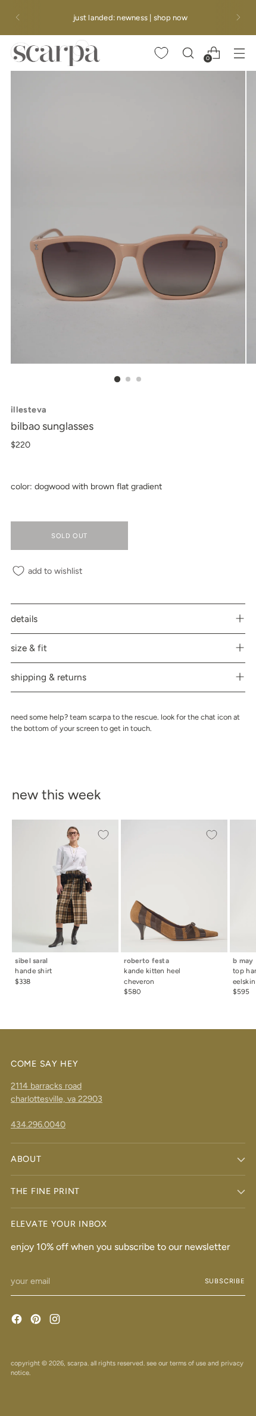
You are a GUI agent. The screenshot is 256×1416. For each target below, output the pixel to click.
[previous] (18, 17)
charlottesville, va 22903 (56, 1098)
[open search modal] (188, 52)
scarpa (77, 1363)
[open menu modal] (239, 52)
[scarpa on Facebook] (18, 1321)
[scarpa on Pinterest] (37, 1321)
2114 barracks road (46, 1085)
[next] (238, 17)
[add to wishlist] (103, 835)
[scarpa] (55, 53)
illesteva (28, 409)
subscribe (225, 1281)
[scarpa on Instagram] (56, 1321)
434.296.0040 (38, 1124)
